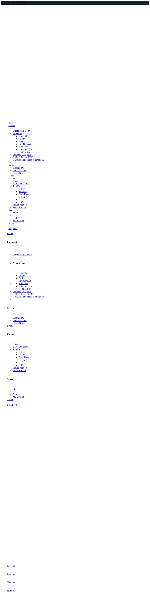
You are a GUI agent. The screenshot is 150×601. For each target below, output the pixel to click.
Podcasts (5, 534)
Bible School (7, 514)
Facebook (11, 565)
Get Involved (7, 504)
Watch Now (6, 529)
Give (3, 549)
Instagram (11, 574)
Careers (4, 554)
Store (3, 539)
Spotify (10, 590)
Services (5, 499)
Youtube (11, 582)
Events (4, 509)
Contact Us (6, 519)
